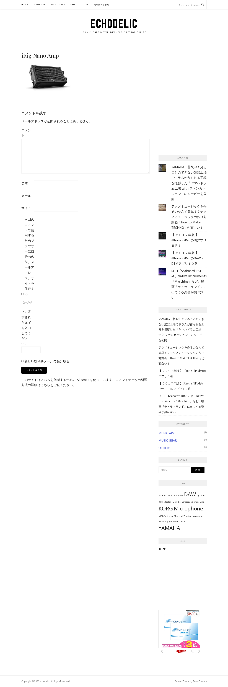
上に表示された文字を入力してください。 (26, 327)
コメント (26, 133)
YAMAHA (169, 527)
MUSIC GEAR (58, 4)
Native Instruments (194, 516)
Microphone (188, 508)
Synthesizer (174, 521)
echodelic (114, 23)
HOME (24, 4)
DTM (161, 502)
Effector (167, 502)
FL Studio (176, 502)
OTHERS (164, 448)
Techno (183, 521)
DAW (190, 494)
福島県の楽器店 (101, 4)
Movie (177, 516)
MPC (183, 516)
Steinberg (163, 521)
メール (26, 195)
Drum (202, 495)
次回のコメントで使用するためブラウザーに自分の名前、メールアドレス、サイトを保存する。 (29, 256)
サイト (26, 208)
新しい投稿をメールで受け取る (47, 361)
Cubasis (179, 495)
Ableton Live (164, 495)
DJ (198, 495)
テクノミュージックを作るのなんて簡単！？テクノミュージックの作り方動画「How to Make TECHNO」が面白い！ (189, 217)
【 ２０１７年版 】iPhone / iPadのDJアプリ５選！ (188, 240)
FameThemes (200, 681)
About (74, 4)
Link (86, 4)
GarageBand (187, 502)
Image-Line (199, 502)
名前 (24, 183)
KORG (166, 508)
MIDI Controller (166, 516)
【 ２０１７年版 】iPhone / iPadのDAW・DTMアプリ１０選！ (187, 258)
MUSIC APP (39, 4)
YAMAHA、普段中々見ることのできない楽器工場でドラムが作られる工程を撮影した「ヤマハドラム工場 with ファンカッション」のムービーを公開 (189, 183)
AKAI (173, 495)
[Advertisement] (185, 74)
